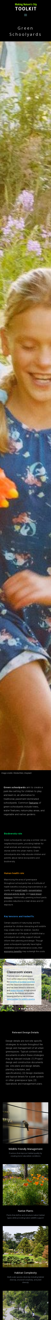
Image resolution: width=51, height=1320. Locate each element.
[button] (19, 1008)
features (33, 802)
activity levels (18, 894)
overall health (21, 890)
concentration (35, 890)
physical (8, 894)
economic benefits (13, 951)
